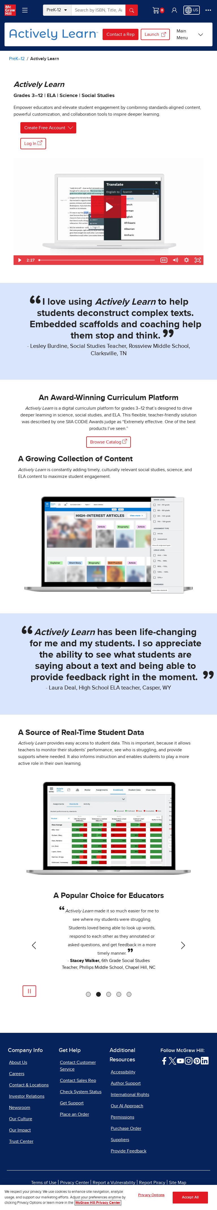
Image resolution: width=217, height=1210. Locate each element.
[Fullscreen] (197, 260)
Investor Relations (26, 1096)
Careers (16, 1073)
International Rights (130, 1094)
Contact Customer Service (78, 1065)
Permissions (122, 1117)
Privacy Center (74, 1182)
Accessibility (123, 1072)
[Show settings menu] (186, 260)
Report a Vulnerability (114, 1182)
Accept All (190, 1197)
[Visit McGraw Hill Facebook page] (164, 1060)
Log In (31, 143)
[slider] (97, 260)
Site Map (177, 1182)
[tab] (88, 994)
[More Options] (208, 10)
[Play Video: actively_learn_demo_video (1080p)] (108, 207)
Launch (152, 34)
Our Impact (20, 1130)
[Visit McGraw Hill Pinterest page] (197, 1060)
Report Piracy (152, 1182)
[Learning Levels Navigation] (24, 10)
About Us (18, 1062)
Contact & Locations (29, 1085)
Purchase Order (126, 1128)
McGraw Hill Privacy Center (97, 1203)
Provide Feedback (128, 1151)
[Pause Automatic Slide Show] (29, 991)
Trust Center (21, 1141)
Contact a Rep (120, 34)
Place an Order (74, 1114)
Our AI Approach (127, 1106)
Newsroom (19, 1107)
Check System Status (80, 1092)
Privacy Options (151, 1195)
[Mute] (175, 260)
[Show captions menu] (164, 260)
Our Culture (20, 1119)
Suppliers (120, 1139)
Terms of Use (44, 1182)
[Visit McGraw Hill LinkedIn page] (205, 1060)
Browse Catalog (106, 442)
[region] (108, 1197)
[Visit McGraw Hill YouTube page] (180, 1060)
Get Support (72, 1103)
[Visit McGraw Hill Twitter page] (172, 1060)
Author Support (126, 1083)
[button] (174, 10)
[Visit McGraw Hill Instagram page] (188, 1060)
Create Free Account (44, 128)
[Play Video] (19, 260)
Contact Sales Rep (78, 1080)
